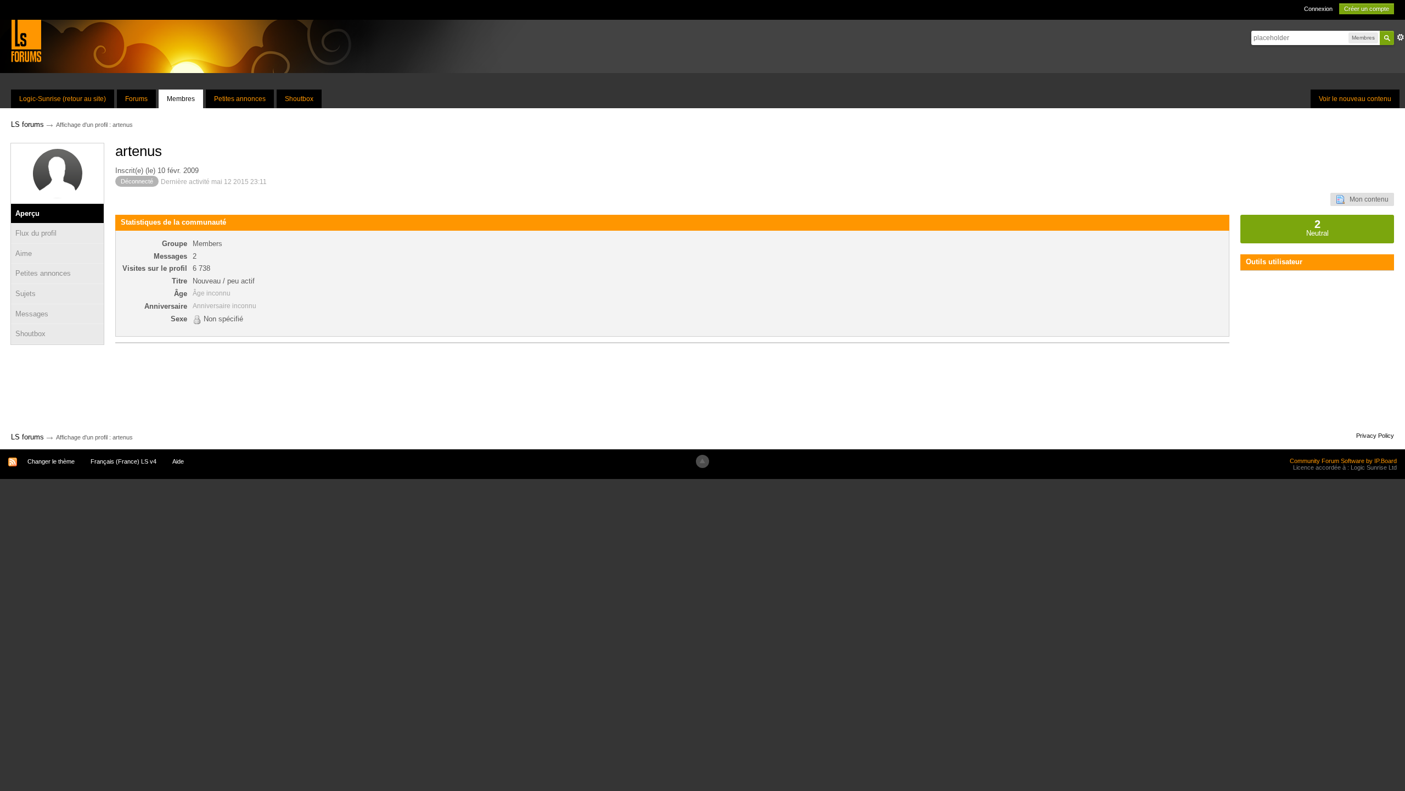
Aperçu (27, 213)
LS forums (27, 437)
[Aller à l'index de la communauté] (26, 40)
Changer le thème (51, 461)
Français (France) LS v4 (123, 461)
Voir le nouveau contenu (1355, 99)
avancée (1400, 37)
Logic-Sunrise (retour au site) (62, 99)
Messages (31, 314)
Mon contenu (1367, 199)
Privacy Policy (1375, 435)
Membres (181, 99)
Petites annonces (240, 99)
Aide (178, 461)
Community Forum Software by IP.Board (1343, 461)
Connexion (1318, 8)
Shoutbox (299, 99)
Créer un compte (1366, 8)
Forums (136, 99)
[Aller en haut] (702, 461)
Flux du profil (36, 233)
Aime (23, 253)
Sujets (25, 293)
